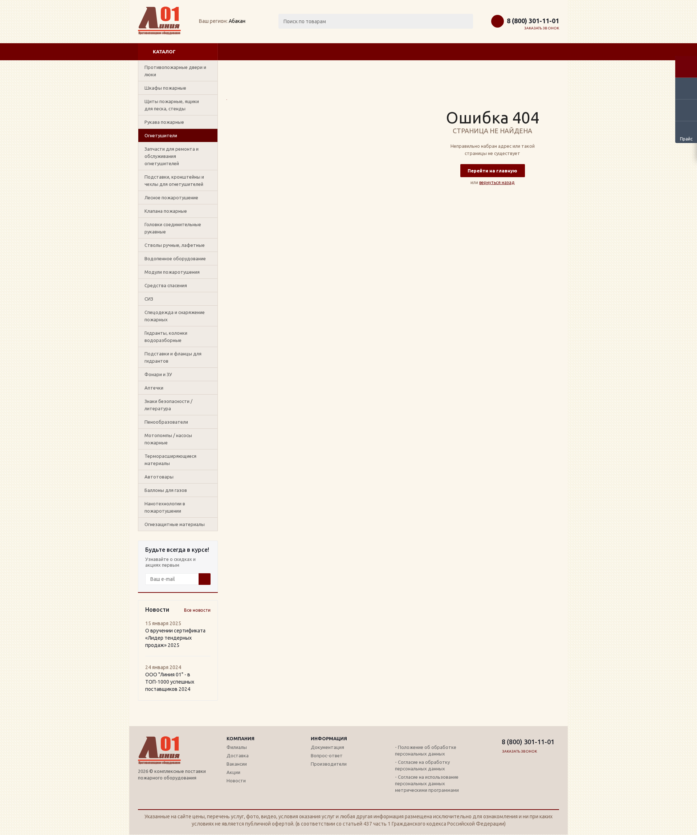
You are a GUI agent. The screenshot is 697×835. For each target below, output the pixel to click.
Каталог (164, 51)
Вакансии (237, 763)
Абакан (237, 21)
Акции (233, 772)
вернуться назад (496, 182)
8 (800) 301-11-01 (533, 20)
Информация (329, 738)
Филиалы (237, 747)
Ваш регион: (213, 21)
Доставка (238, 755)
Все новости (197, 610)
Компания (240, 738)
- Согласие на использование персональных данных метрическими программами (427, 783)
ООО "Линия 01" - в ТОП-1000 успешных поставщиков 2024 (169, 682)
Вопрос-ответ (327, 755)
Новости (236, 780)
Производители (329, 763)
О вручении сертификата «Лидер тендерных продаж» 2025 (175, 638)
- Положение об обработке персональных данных (425, 750)
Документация (327, 747)
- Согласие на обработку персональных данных (422, 765)
